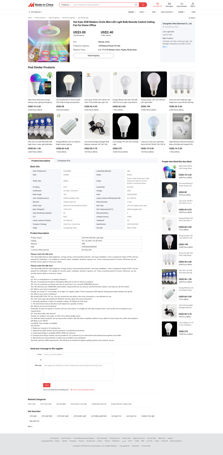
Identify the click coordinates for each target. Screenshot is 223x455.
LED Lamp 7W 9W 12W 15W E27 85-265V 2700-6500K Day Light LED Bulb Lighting (186, 202)
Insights (170, 438)
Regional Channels (139, 438)
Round (129, 175)
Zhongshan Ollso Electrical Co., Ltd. (177, 23)
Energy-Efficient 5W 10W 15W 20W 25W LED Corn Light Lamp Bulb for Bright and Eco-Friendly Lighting (186, 219)
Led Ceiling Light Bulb (99, 416)
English (57, 441)
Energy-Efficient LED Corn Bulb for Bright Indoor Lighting (186, 289)
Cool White (67, 171)
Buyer (142, 12)
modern (66, 175)
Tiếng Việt (164, 441)
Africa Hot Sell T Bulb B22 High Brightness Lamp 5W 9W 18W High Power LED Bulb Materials (186, 254)
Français (81, 441)
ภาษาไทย (149, 441)
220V (129, 191)
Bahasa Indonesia (176, 441)
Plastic (65, 181)
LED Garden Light (80, 416)
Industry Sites (126, 438)
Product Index (151, 438)
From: (39, 354)
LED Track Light (46, 404)
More (164, 47)
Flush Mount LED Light (79, 404)
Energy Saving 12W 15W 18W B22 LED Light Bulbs (186, 236)
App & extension (167, 12)
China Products (66, 438)
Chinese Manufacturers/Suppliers (83, 438)
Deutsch (107, 441)
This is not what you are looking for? (56, 390)
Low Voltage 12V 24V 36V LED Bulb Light (186, 323)
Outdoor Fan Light (148, 416)
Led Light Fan (116, 416)
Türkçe (157, 441)
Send (47, 385)
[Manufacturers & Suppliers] (40, 4)
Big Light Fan (34, 421)
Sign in (192, 6)
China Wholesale (102, 438)
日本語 (137, 441)
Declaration (135, 446)
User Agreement (125, 446)
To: (41, 360)
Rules (194, 12)
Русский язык (90, 441)
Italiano (100, 441)
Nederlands (116, 441)
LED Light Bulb (47, 416)
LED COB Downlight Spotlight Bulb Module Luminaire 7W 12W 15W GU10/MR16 (186, 306)
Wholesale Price (115, 438)
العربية (124, 441)
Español (64, 441)
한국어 (130, 441)
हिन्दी (142, 441)
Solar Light (32, 404)
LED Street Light (63, 416)
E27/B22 (130, 187)
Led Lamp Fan (131, 416)
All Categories (36, 12)
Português (73, 441)
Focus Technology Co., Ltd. (96, 446)
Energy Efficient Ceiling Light (121, 404)
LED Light (33, 416)
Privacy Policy (146, 446)
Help (153, 12)
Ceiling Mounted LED (99, 404)
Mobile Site (161, 438)
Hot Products (54, 438)
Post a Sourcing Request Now (82, 390)
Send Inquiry (93, 55)
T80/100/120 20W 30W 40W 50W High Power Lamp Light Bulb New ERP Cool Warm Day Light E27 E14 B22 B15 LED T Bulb (186, 271)
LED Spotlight (61, 404)
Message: (38, 365)
